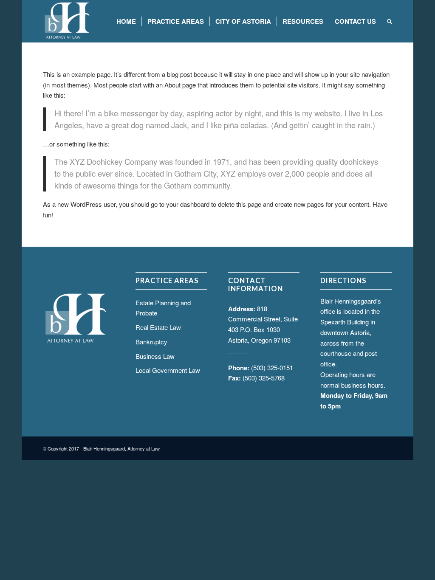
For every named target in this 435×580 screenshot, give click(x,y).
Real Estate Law (158, 327)
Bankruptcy (151, 341)
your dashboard (187, 204)
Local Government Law (168, 370)
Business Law (155, 356)
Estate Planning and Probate (163, 308)
